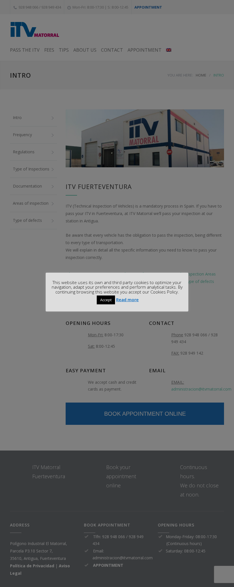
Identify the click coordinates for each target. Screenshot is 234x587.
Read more (127, 299)
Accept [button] (106, 299)
